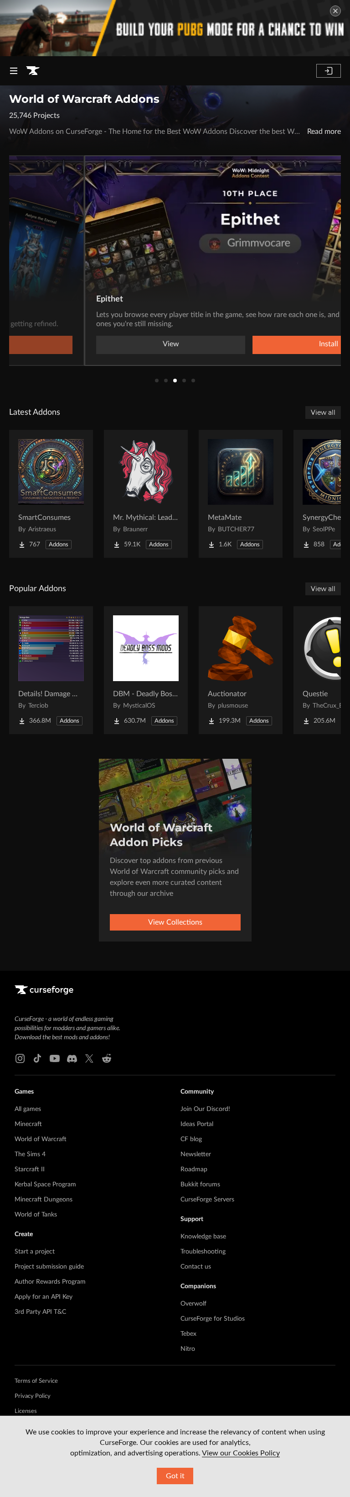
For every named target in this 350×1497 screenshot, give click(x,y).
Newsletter (195, 1154)
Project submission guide (49, 1267)
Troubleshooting (203, 1251)
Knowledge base (203, 1236)
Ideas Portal (196, 1124)
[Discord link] (72, 1058)
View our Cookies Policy (241, 1453)
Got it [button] (175, 1476)
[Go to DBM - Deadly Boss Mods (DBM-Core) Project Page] (146, 670)
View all (323, 412)
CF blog (191, 1139)
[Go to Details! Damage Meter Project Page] (51, 670)
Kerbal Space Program (45, 1184)
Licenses (26, 1411)
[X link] (89, 1058)
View (96, 344)
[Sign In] (328, 71)
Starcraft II (30, 1169)
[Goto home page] (33, 70)
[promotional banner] (175, 28)
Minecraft (28, 1124)
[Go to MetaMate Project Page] (241, 494)
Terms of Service (36, 1381)
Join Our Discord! (205, 1109)
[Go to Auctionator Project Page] (241, 670)
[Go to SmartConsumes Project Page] (51, 494)
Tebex (188, 1334)
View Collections (175, 922)
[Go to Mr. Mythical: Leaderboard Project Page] (146, 494)
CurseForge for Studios (212, 1319)
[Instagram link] (20, 1058)
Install (253, 344)
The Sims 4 (30, 1154)
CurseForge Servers (207, 1199)
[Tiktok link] (37, 1058)
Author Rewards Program (50, 1282)
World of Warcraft (41, 1139)
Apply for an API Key (43, 1297)
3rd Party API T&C (40, 1312)
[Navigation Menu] (13, 70)
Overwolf (193, 1304)
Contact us (195, 1267)
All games (28, 1109)
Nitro (187, 1349)
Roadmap (193, 1169)
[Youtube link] (54, 1058)
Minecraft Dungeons (43, 1199)
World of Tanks (36, 1214)
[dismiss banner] (335, 10)
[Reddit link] (106, 1058)
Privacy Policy (33, 1396)
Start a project (35, 1251)
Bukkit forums (200, 1184)
